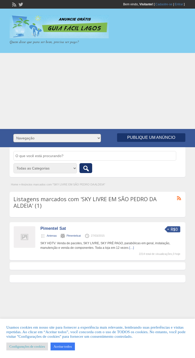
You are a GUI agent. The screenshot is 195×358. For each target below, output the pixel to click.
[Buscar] (85, 168)
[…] (131, 248)
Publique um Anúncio (151, 137)
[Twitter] (20, 4)
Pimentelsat (74, 235)
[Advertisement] (97, 90)
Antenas (52, 235)
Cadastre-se (163, 4)
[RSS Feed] (14, 4)
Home (14, 184)
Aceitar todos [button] (63, 346)
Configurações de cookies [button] (27, 346)
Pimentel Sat (53, 228)
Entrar (179, 4)
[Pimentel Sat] (24, 247)
